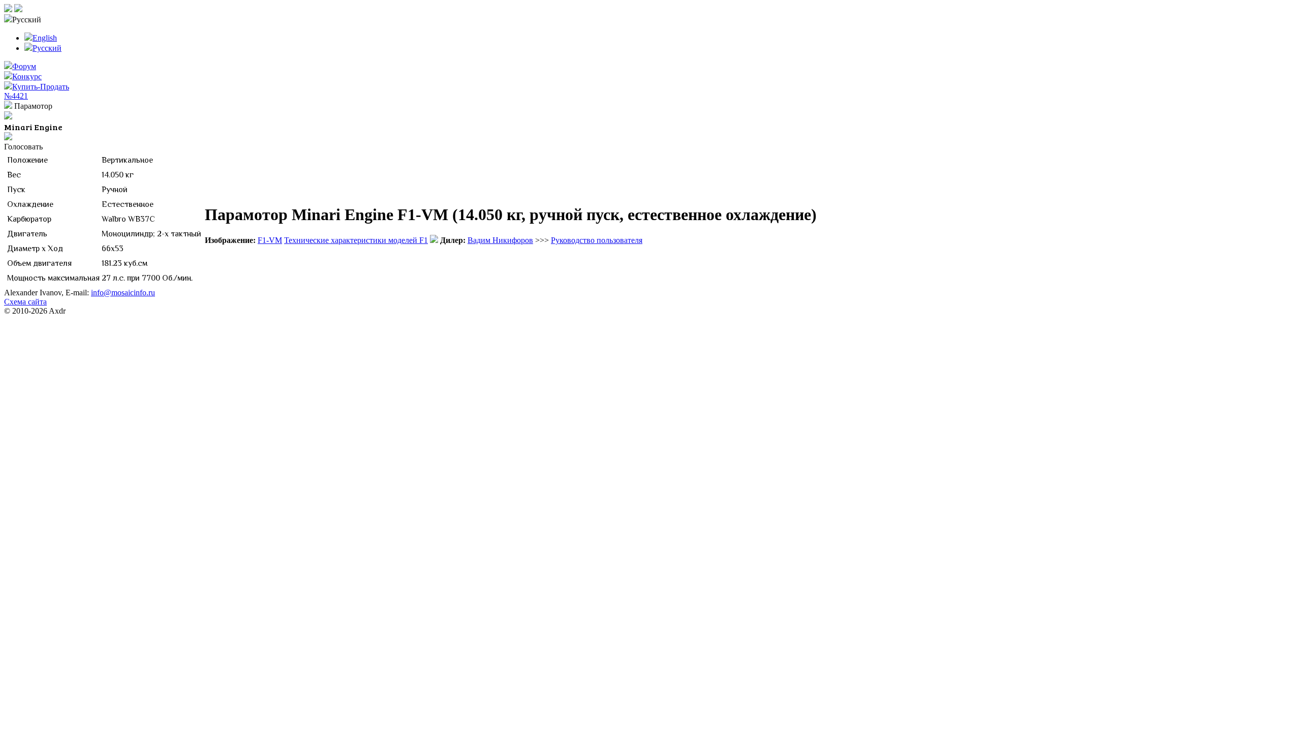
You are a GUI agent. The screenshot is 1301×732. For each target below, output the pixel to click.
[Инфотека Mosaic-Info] (8, 9)
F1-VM (270, 240)
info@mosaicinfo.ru (123, 292)
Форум (24, 66)
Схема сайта (25, 301)
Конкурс (27, 76)
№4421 (16, 96)
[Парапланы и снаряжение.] (18, 9)
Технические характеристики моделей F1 (356, 240)
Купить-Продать (40, 86)
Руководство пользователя (596, 240)
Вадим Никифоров (500, 240)
